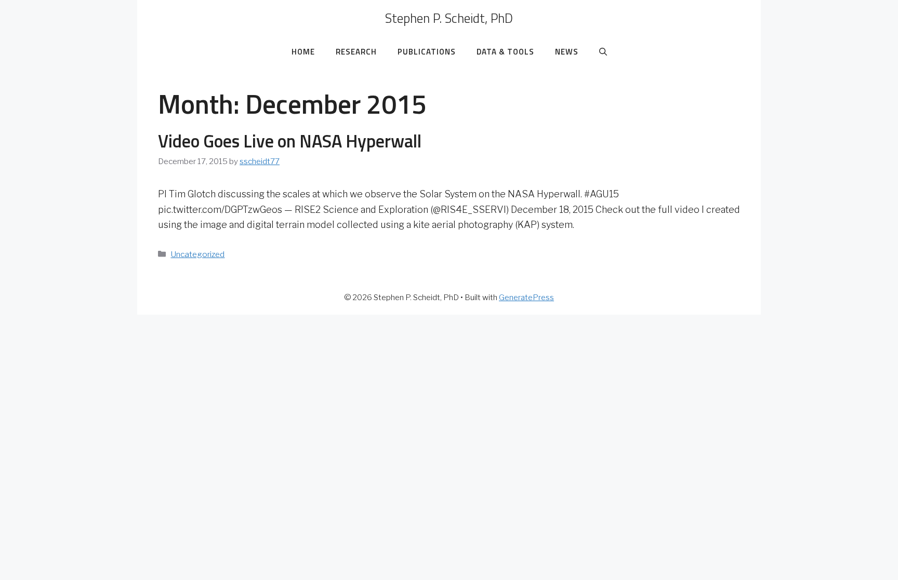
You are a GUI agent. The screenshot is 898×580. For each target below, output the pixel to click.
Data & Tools (505, 52)
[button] (603, 52)
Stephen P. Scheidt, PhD (449, 18)
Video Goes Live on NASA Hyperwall (289, 140)
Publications (427, 52)
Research (356, 52)
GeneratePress (526, 297)
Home (303, 52)
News (566, 52)
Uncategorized (197, 254)
